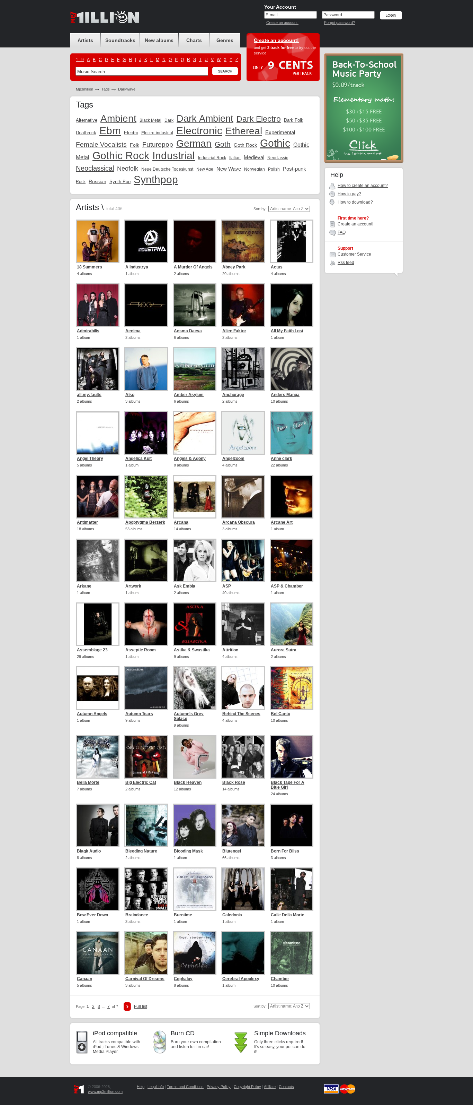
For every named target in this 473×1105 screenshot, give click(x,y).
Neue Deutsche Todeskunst (167, 169)
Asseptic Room (140, 650)
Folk (134, 145)
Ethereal (243, 131)
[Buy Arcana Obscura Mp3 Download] (243, 497)
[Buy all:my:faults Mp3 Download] (97, 369)
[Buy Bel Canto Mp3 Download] (291, 688)
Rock (81, 181)
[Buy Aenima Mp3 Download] (146, 305)
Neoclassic (277, 157)
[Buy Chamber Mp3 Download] (291, 953)
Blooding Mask (188, 851)
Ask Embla (184, 586)
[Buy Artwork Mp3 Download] (146, 560)
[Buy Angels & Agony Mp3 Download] (194, 433)
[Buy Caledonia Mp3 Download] (243, 889)
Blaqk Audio (89, 851)
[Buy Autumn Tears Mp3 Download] (146, 688)
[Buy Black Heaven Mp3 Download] (194, 757)
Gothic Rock (120, 155)
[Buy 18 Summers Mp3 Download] (97, 241)
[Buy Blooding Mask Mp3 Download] (194, 825)
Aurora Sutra (283, 650)
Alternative (86, 120)
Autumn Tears (139, 713)
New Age (204, 169)
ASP (226, 586)
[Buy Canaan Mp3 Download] (97, 953)
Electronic (199, 130)
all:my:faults (89, 394)
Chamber (280, 978)
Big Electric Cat (140, 782)
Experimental (280, 132)
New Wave (228, 169)
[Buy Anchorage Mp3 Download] (243, 369)
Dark (168, 120)
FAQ (342, 232)
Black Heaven (188, 782)
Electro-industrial (157, 132)
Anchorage (233, 394)
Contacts (286, 1087)
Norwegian (254, 169)
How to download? (355, 202)
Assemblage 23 (92, 650)
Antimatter (87, 522)
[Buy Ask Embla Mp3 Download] (194, 560)
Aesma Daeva (188, 330)
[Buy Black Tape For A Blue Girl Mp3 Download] (291, 757)
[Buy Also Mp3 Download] (146, 369)
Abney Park (234, 267)
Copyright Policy (247, 1087)
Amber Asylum (189, 394)
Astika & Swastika (192, 650)
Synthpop (156, 179)
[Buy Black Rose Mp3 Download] (243, 757)
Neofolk (127, 168)
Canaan (84, 978)
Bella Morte (88, 782)
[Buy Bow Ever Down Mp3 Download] (97, 889)
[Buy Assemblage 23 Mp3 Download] (97, 624)
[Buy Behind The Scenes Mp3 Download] (243, 688)
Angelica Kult (138, 458)
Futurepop (157, 144)
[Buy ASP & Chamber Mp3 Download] (291, 560)
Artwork (133, 586)
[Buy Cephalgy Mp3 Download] (194, 953)
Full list (140, 1006)
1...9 (80, 59)
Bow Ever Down (92, 915)
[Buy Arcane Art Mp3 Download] (291, 497)
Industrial (173, 155)
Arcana (181, 522)
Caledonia (232, 915)
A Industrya (136, 267)
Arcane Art (282, 522)
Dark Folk (293, 120)
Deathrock (86, 132)
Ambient (118, 118)
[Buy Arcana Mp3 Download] (194, 497)
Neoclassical (95, 168)
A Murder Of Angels (193, 267)
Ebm (110, 130)
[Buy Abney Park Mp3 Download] (243, 241)
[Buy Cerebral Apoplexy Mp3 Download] (243, 953)
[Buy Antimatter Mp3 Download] (97, 497)
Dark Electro (259, 118)
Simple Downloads (280, 1033)
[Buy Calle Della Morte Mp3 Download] (291, 889)
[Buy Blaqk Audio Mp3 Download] (97, 825)
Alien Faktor (234, 330)
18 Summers (89, 267)
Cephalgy (183, 978)
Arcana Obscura (238, 522)
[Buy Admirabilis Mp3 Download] (97, 305)
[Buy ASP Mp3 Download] (243, 560)
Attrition (230, 650)
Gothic (275, 143)
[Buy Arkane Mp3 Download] (97, 560)
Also (129, 394)
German (194, 143)
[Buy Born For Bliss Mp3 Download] (291, 825)
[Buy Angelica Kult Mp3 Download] (146, 433)
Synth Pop (120, 181)
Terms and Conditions (185, 1087)
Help (140, 1087)
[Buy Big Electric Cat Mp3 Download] (146, 757)
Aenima (133, 330)
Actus (277, 267)
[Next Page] (127, 1006)
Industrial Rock (212, 157)
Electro (131, 132)
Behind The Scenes (241, 713)
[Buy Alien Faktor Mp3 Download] (243, 305)
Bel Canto (280, 713)
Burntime (183, 915)
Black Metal (150, 120)
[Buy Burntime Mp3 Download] (194, 889)
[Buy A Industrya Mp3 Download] (146, 241)
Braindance (136, 915)
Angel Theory (90, 458)
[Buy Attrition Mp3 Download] (243, 624)
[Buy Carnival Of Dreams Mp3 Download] (146, 953)
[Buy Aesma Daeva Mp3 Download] (194, 305)
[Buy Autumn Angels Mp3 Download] (97, 688)
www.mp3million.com (105, 1091)
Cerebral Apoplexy (240, 978)
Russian (97, 181)
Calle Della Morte (287, 915)
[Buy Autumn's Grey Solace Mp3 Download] (194, 688)
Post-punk (294, 169)
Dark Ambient (205, 118)
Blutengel (231, 851)
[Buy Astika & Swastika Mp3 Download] (194, 624)
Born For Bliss (285, 851)
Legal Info (156, 1087)
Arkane (84, 586)
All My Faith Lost (287, 330)
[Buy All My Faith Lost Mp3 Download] (291, 305)
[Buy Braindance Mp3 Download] (146, 889)
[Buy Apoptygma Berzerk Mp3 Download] (146, 497)
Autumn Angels (92, 713)
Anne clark (281, 458)
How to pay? (349, 193)
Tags (105, 89)
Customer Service (354, 254)
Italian (235, 157)
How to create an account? (363, 185)
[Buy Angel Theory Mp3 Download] (97, 433)
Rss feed (346, 262)
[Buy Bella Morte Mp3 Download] (97, 757)
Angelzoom (233, 458)
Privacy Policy (219, 1087)
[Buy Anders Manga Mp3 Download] (291, 369)
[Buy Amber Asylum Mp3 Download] (194, 369)
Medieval (254, 157)
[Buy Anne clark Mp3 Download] (291, 433)
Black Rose (233, 782)
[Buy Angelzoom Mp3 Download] (243, 433)
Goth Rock (245, 145)
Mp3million (84, 89)
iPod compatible (115, 1033)
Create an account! (282, 22)
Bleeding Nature (141, 851)
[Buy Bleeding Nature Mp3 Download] (146, 825)
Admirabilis (88, 330)
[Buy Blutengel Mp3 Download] (243, 825)
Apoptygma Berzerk (145, 522)
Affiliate (270, 1087)
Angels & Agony (190, 458)
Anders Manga (285, 394)
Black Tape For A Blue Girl (287, 785)
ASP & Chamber (287, 586)
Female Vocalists (101, 144)
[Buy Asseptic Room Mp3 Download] (146, 624)
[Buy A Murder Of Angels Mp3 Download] (194, 241)
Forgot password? (339, 22)
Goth (223, 144)
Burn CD (183, 1033)
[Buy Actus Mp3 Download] (291, 241)
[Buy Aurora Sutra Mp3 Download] (291, 624)
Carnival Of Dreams (144, 978)
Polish (274, 169)
